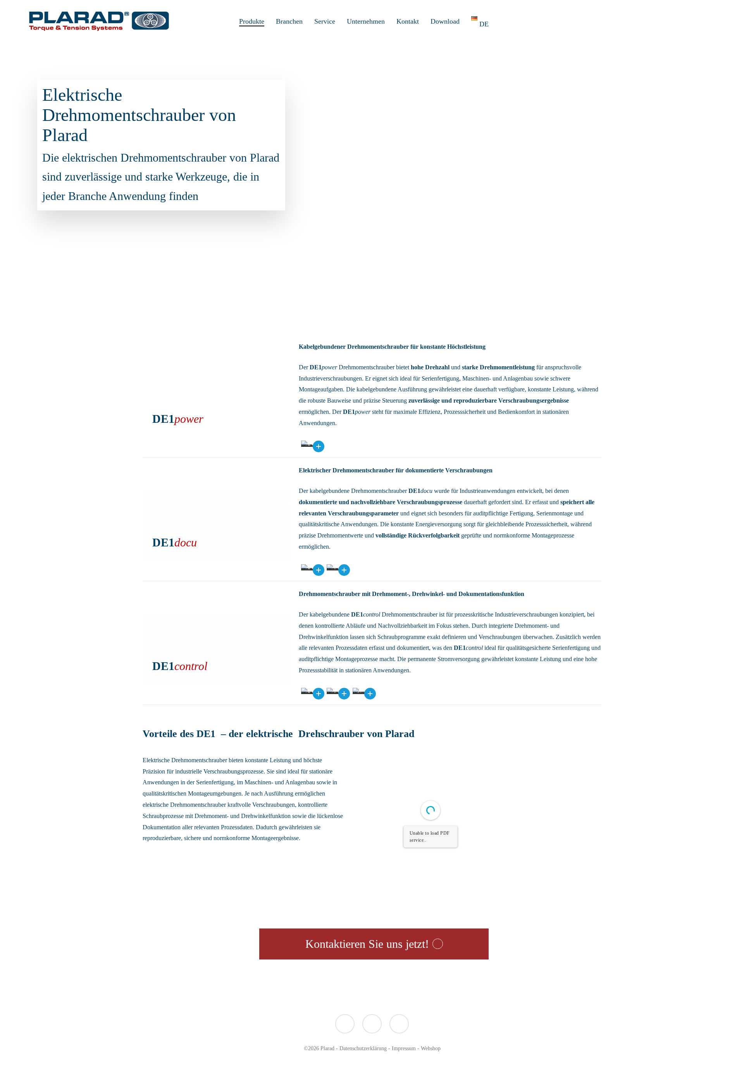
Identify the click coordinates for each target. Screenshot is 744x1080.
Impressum (404, 1048)
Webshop (431, 1048)
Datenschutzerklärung (363, 1048)
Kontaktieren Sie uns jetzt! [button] (367, 943)
